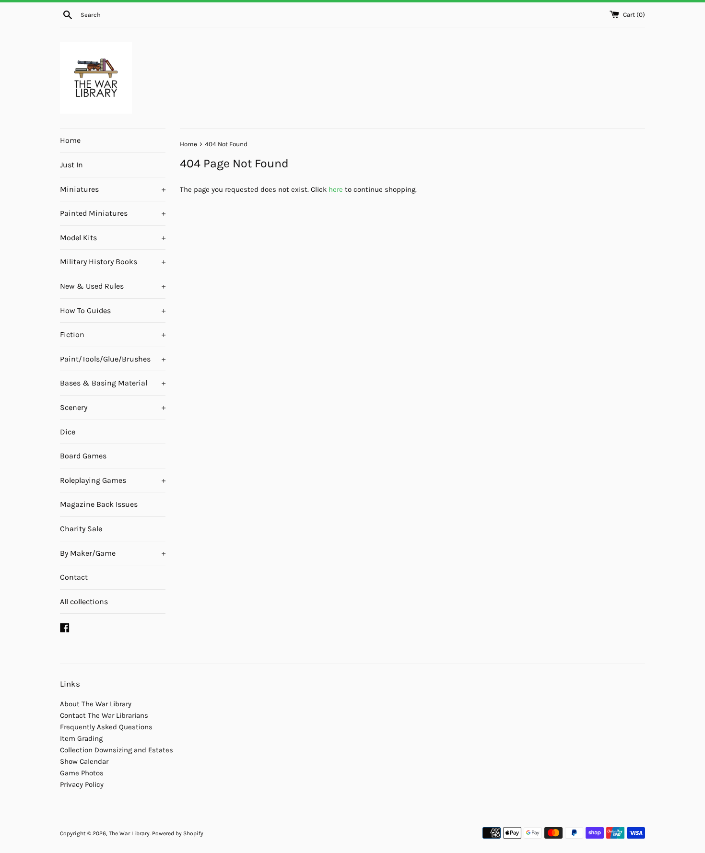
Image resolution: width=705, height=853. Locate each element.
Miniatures (112, 189)
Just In (71, 164)
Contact (74, 577)
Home (70, 140)
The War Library (129, 833)
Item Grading (81, 738)
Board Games (83, 455)
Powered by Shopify (177, 833)
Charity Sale (81, 528)
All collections (84, 601)
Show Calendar (84, 761)
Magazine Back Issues (99, 504)
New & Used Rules (112, 286)
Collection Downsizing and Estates (116, 750)
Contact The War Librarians (104, 715)
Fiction (112, 334)
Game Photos (82, 773)
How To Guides (112, 310)
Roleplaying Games (112, 480)
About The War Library (95, 704)
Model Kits (112, 237)
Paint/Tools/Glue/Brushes (112, 358)
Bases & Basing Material (112, 382)
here (336, 189)
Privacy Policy (82, 784)
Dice (67, 431)
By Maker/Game (112, 553)
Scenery (112, 407)
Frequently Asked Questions (106, 727)
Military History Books (112, 261)
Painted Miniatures (112, 213)
